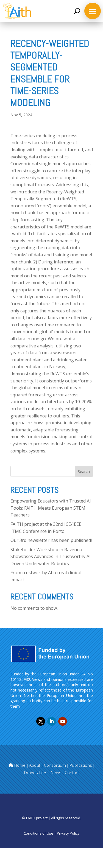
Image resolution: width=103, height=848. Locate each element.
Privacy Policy (68, 833)
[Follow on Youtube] (62, 721)
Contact (72, 772)
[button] (92, 11)
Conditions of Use (38, 833)
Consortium (55, 765)
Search (84, 471)
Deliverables (35, 772)
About (34, 765)
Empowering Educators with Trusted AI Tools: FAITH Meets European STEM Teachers (50, 508)
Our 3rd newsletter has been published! (51, 540)
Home (19, 765)
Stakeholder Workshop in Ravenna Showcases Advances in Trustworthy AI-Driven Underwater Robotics (51, 557)
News (56, 772)
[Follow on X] (40, 721)
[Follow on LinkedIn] (51, 721)
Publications (80, 765)
